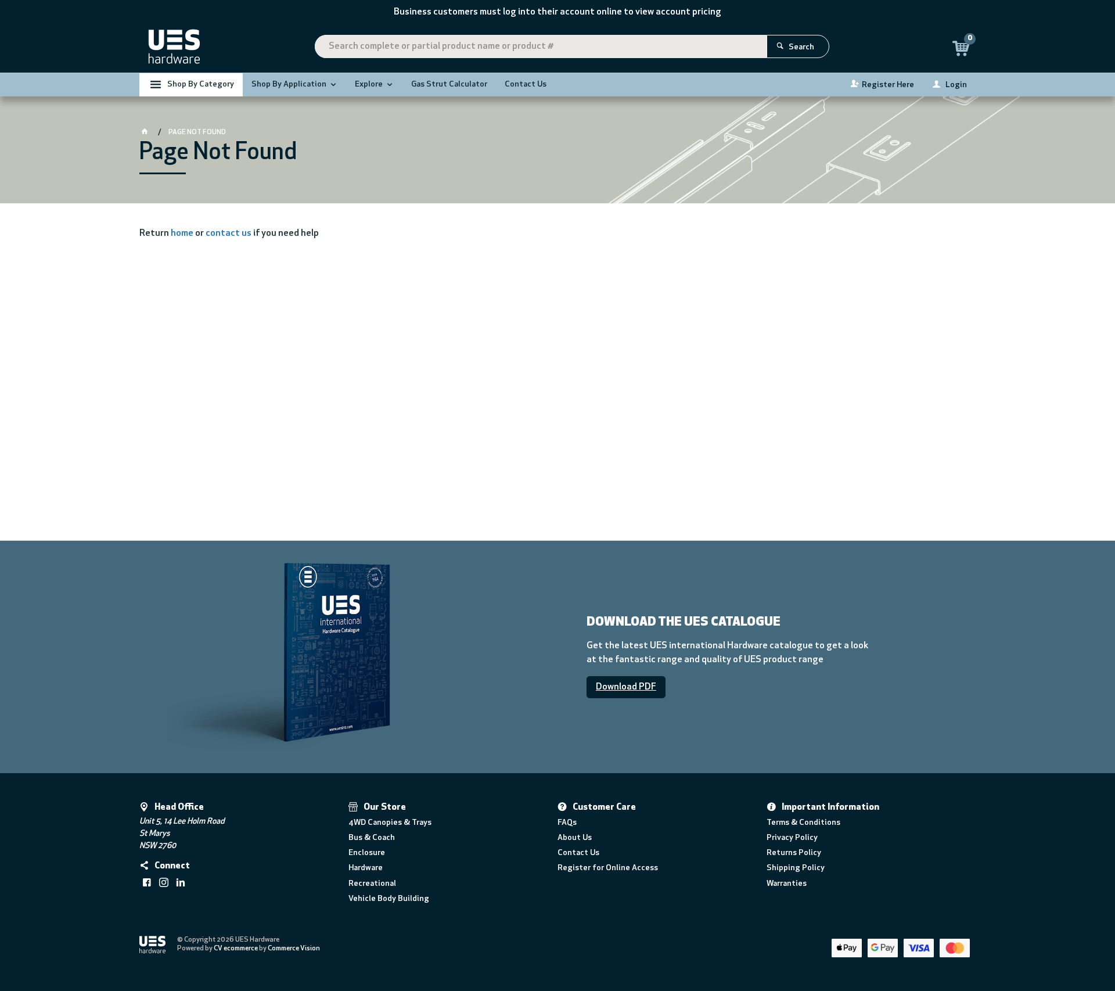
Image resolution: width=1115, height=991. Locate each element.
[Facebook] (146, 882)
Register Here (888, 85)
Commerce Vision (294, 948)
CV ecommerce (236, 948)
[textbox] (541, 46)
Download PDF (626, 687)
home (182, 233)
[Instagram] (163, 882)
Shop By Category (200, 84)
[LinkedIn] (180, 882)
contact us (228, 233)
